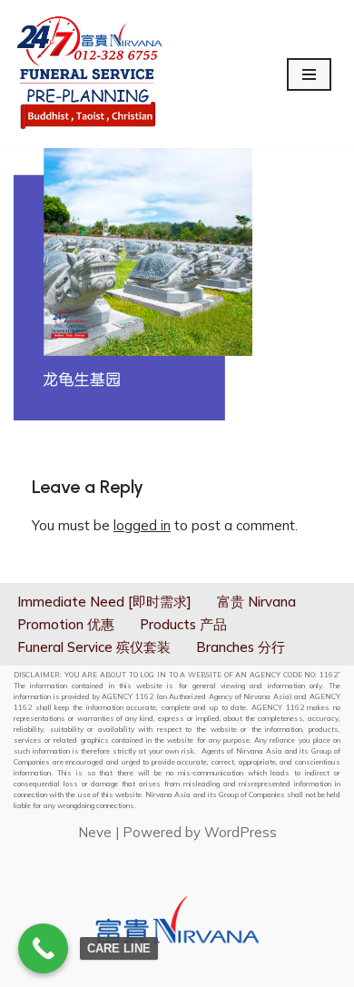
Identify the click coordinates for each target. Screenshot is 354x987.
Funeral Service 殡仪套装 (94, 647)
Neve (95, 832)
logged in (142, 525)
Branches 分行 (240, 647)
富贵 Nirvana (256, 601)
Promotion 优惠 (65, 624)
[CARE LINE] (43, 948)
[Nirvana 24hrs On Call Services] (89, 74)
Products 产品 (183, 624)
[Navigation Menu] (309, 74)
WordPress (240, 832)
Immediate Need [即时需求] (104, 601)
